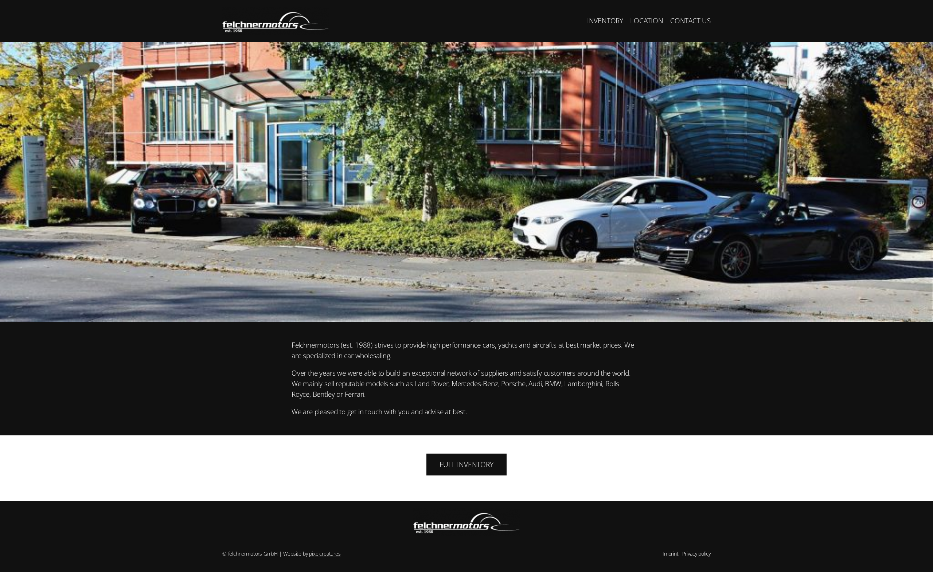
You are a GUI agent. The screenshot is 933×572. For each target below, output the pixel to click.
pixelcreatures (324, 553)
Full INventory (466, 464)
